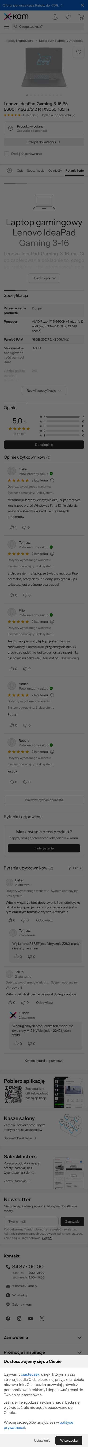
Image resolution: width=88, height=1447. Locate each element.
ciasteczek (30, 1374)
